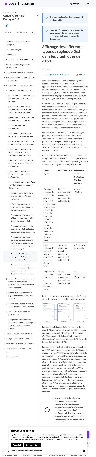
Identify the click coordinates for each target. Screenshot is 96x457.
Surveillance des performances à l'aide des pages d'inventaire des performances (20, 163)
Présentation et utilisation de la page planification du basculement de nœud (21, 296)
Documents (28, 3)
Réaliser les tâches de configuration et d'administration (20, 79)
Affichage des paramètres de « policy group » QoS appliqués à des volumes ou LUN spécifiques (23, 229)
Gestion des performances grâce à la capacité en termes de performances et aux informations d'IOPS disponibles (21, 283)
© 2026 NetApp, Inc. (8, 452)
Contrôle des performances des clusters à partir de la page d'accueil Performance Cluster (20, 152)
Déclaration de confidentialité (32, 456)
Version (7, 24)
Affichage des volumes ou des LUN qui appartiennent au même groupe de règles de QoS (23, 218)
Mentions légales (12, 356)
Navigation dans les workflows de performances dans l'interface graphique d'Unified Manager (21, 109)
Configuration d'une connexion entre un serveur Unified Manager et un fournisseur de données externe (21, 324)
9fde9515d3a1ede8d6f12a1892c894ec (20, 85)
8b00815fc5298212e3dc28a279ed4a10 (20, 343)
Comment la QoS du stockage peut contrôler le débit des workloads (22, 196)
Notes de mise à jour (13, 49)
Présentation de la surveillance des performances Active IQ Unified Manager (21, 98)
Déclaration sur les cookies (56, 456)
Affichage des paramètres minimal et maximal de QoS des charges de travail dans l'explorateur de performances (22, 269)
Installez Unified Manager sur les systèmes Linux (18, 66)
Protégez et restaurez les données (19, 338)
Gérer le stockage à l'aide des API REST (18, 350)
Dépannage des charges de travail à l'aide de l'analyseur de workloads (21, 142)
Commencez (10, 54)
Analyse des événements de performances (19, 313)
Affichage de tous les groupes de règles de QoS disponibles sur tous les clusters (22, 207)
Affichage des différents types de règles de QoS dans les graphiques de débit (22, 257)
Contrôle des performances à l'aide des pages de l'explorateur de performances (21, 174)
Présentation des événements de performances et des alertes (21, 118)
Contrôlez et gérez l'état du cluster (19, 333)
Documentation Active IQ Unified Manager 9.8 (18, 43)
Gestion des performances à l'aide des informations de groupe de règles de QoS (21, 185)
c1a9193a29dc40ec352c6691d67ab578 (20, 72)
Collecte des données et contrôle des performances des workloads (21, 305)
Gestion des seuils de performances (16, 126)
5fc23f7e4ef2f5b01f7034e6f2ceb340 (19, 59)
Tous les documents (9, 12)
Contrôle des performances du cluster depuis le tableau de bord (20, 134)
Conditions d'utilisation (9, 456)
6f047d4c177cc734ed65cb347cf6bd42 (20, 90)
